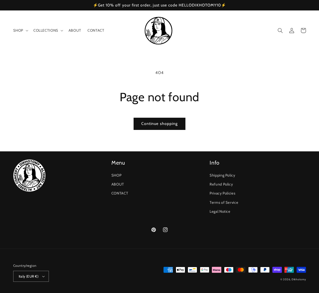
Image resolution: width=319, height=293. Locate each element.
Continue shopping (159, 123)
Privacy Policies (222, 193)
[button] (20, 30)
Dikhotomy (299, 279)
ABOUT (117, 184)
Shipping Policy (222, 175)
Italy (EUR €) (28, 276)
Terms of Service (224, 202)
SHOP (116, 175)
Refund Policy (221, 184)
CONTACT (119, 193)
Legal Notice (220, 211)
